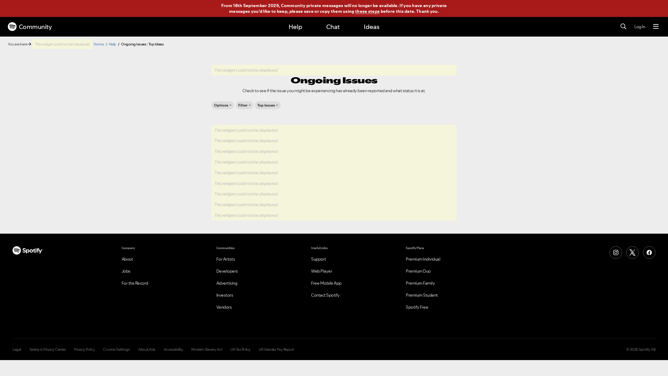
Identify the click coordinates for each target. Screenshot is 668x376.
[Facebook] (649, 252)
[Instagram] (616, 252)
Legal (17, 349)
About (127, 259)
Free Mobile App (326, 283)
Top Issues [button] (266, 105)
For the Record (135, 283)
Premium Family (420, 283)
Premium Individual (423, 259)
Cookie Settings (116, 349)
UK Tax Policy (240, 349)
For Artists (225, 259)
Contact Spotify (325, 295)
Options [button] (221, 105)
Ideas (371, 26)
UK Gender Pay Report (276, 349)
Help (295, 26)
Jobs (126, 271)
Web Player (321, 271)
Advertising (226, 283)
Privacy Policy (84, 349)
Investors (224, 295)
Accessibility (173, 349)
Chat (333, 26)
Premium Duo (418, 271)
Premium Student (422, 295)
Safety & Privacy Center (47, 349)
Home (99, 44)
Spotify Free (417, 307)
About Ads (147, 349)
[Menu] (656, 26)
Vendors (224, 307)
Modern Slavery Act (206, 349)
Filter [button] (243, 105)
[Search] (623, 26)
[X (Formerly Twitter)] (632, 252)
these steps (367, 11)
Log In (639, 27)
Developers (227, 271)
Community (35, 26)
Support (318, 259)
